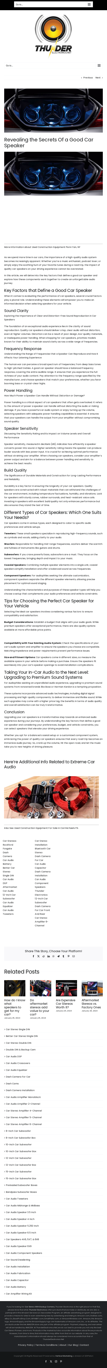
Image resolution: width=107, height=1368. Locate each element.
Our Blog (73, 1345)
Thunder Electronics (38, 1310)
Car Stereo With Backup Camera (40, 1307)
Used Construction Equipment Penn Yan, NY (56, 247)
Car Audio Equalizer (16, 1070)
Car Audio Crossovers (18, 1063)
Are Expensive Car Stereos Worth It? (65, 1003)
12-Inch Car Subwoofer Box (21, 1165)
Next (98, 77)
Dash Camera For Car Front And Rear (42, 910)
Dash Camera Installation (20, 1090)
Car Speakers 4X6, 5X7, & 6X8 (22, 1239)
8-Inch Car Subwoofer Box (21, 1137)
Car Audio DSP (14, 1056)
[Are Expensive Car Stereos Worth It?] (66, 981)
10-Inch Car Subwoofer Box (21, 1151)
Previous (88, 77)
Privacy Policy (25, 1345)
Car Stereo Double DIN (18, 1043)
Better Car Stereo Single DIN (9, 871)
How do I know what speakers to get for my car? (14, 1007)
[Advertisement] (53, 218)
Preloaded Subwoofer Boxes (21, 1185)
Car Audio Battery (16, 1286)
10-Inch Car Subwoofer (19, 1144)
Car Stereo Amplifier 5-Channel (24, 1117)
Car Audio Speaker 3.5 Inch (21, 1212)
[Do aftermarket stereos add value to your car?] (40, 981)
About (62, 1345)
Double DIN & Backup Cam (21, 1049)
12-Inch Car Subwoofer (18, 1158)
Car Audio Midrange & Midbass (23, 1205)
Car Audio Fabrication (18, 1273)
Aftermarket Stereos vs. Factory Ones (91, 1003)
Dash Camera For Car (18, 1076)
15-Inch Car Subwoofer (19, 1171)
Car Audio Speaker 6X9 (18, 1246)
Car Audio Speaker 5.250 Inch (22, 1225)
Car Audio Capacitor (17, 1280)
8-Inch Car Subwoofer (18, 1131)
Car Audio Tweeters (17, 1198)
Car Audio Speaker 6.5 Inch (21, 1232)
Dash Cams (12, 1083)
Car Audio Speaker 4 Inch (20, 1219)
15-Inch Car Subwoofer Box (21, 1178)
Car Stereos (9, 841)
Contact (84, 1345)
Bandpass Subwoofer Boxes (21, 1192)
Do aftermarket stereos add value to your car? (39, 1007)
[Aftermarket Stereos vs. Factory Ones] (92, 981)
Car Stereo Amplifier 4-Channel (24, 1110)
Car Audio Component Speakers (41, 883)
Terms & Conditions (46, 1345)
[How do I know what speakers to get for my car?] (14, 981)
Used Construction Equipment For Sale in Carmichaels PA (46, 828)
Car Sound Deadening (18, 1259)
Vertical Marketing (63, 1356)
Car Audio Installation (18, 1266)
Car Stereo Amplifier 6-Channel (41, 921)
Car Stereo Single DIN (18, 1029)
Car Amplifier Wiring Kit (19, 1293)
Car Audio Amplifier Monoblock (23, 1097)
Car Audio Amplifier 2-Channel (23, 1103)
